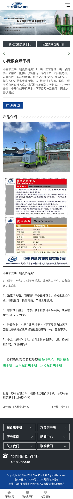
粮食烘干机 (15, 273)
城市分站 (54, 479)
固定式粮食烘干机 (53, 44)
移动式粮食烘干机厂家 (46, 393)
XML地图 (44, 479)
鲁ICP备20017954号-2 (27, 479)
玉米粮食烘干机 (26, 365)
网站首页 (9, 496)
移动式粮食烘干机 (20, 44)
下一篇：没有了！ (60, 406)
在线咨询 (13, 105)
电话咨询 (45, 496)
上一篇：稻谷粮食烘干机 (16, 406)
